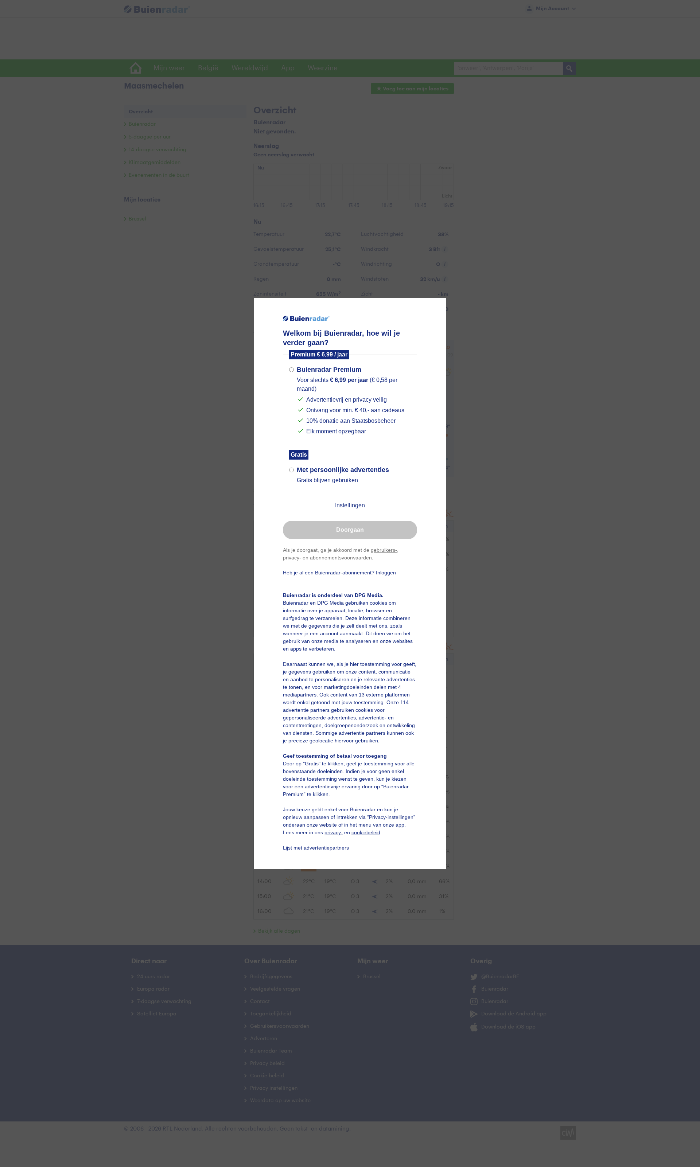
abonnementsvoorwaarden (341, 558)
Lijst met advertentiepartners (316, 848)
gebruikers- (384, 550)
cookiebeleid (365, 832)
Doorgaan (350, 530)
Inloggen (386, 572)
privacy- (292, 558)
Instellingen (350, 505)
